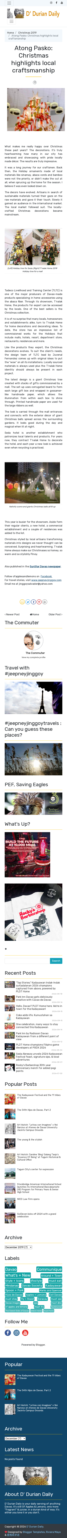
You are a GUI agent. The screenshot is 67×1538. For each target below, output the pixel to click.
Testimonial (56, 1307)
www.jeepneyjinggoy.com (46, 580)
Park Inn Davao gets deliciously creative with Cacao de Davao (34, 998)
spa (36, 1303)
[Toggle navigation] (9, 3)
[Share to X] (27, 601)
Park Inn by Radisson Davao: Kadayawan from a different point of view (37, 1036)
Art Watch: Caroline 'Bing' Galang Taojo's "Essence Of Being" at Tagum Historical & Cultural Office (39, 1157)
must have (49, 1311)
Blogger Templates (34, 1532)
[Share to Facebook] (33, 601)
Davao (11, 1269)
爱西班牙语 (13, 1535)
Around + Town (51, 1275)
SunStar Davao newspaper (45, 566)
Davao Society (32, 1285)
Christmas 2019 (27, 32)
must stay (11, 1299)
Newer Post (13, 614)
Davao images (12, 1303)
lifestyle (36, 1280)
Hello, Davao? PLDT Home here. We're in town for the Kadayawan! (39, 1007)
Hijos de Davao (14, 1294)
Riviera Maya (53, 1532)
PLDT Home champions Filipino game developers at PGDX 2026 (37, 1046)
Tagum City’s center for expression (35, 1169)
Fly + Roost (27, 1299)
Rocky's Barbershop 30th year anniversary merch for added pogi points (36, 1068)
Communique (49, 1269)
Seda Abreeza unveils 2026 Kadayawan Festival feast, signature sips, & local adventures (39, 1056)
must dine (56, 1303)
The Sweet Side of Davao (17, 1311)
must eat (55, 1280)
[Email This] (22, 601)
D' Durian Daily (34, 1526)
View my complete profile (33, 657)
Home (10, 32)
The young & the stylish (29, 1139)
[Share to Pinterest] (39, 601)
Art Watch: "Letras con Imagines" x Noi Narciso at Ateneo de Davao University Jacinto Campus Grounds (37, 1127)
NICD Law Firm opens (28, 1199)
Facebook (46, 576)
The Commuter (35, 652)
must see (56, 1299)
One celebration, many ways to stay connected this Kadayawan (37, 1026)
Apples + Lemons (36, 1294)
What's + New (17, 1275)
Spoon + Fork (14, 1290)
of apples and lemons (16, 1307)
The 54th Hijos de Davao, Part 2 (34, 1110)
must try (39, 1307)
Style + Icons (14, 1280)
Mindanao (12, 1285)
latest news (36, 1311)
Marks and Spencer (51, 1290)
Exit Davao (55, 1294)
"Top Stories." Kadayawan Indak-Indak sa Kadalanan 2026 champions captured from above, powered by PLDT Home (38, 987)
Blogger (40, 1344)
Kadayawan (53, 1285)
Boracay (42, 1299)
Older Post (55, 614)
